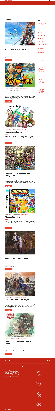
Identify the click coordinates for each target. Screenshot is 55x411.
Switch (45, 51)
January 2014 (38, 404)
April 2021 (40, 66)
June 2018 (37, 392)
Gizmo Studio (8, 3)
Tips (41, 52)
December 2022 (41, 61)
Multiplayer (46, 44)
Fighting (41, 35)
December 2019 (38, 383)
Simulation (40, 49)
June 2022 (40, 62)
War (42, 52)
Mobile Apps (41, 44)
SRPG (43, 49)
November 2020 (41, 69)
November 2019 (41, 77)
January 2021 (41, 67)
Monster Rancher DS (13, 132)
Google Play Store (10, 0)
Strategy (40, 51)
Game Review (41, 38)
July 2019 (40, 80)
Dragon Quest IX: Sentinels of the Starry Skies (18, 174)
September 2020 (41, 71)
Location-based (44, 41)
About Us (6, 360)
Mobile (43, 42)
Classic (39, 35)
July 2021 (37, 372)
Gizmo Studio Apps (42, 24)
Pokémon (42, 48)
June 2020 (37, 382)
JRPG (40, 41)
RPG (44, 48)
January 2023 (41, 60)
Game (47, 35)
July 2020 (40, 73)
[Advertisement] (27, 12)
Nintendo (39, 45)
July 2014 (40, 93)
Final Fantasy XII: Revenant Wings (18, 49)
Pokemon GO (39, 48)
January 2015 (41, 90)
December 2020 (41, 68)
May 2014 (40, 94)
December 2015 (41, 89)
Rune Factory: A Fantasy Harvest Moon (18, 342)
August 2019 (41, 79)
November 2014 (41, 91)
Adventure (42, 32)
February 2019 (41, 81)
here (5, 377)
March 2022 (38, 371)
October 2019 (41, 78)
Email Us (6, 0)
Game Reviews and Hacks (23, 88)
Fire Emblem (44, 35)
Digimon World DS (12, 217)
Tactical (39, 52)
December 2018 (41, 82)
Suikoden (43, 51)
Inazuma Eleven (11, 91)
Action (39, 32)
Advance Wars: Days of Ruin (16, 258)
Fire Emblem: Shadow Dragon (17, 300)
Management (40, 42)
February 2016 (38, 394)
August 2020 (41, 72)
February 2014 (38, 403)
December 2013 (38, 405)
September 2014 (41, 92)
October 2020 (41, 70)
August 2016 (38, 393)
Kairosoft (42, 41)
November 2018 (41, 83)
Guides (46, 40)
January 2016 (41, 88)
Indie (47, 40)
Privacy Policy (11, 360)
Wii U (43, 52)
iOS (38, 41)
